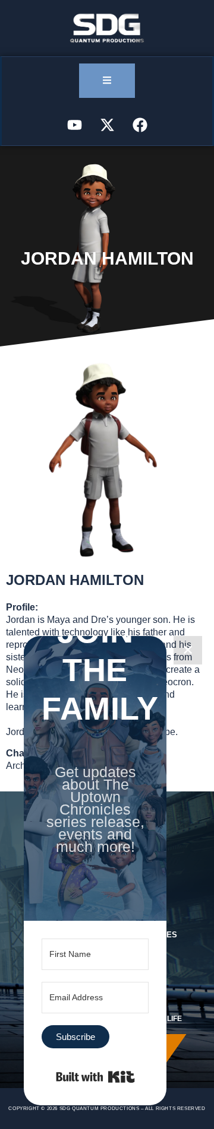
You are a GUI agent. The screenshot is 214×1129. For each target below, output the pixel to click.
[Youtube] (74, 124)
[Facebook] (140, 124)
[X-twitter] (107, 124)
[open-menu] (107, 80)
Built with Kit (95, 1076)
